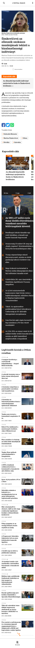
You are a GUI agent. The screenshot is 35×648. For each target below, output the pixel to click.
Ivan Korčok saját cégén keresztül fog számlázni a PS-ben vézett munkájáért (18, 322)
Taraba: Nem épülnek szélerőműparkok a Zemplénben (9, 454)
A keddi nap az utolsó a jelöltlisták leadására (10, 552)
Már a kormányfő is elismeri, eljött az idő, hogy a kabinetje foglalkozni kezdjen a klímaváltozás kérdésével (11, 511)
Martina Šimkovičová (11, 138)
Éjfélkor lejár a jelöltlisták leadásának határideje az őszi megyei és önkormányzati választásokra (10, 580)
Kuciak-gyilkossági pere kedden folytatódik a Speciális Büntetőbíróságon (11, 595)
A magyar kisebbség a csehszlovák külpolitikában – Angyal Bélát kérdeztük (10, 362)
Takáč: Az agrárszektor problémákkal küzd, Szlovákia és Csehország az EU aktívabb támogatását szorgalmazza (18, 310)
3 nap (17, 193)
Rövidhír (7, 142)
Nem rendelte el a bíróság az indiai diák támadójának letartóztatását (11, 442)
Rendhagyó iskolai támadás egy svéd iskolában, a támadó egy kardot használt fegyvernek (17, 235)
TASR (5, 64)
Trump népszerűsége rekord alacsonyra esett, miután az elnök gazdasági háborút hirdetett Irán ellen (18, 258)
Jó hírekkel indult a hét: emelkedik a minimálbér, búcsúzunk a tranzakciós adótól (10, 564)
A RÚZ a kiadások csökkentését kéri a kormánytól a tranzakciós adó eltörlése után (10, 468)
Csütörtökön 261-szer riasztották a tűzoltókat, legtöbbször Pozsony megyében (18, 281)
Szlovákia (17, 142)
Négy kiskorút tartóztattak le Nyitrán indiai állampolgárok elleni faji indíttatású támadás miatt (19, 270)
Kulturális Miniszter (10, 134)
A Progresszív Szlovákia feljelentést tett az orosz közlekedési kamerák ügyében (10, 539)
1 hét (29, 193)
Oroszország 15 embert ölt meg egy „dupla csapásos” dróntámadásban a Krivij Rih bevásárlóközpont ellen (19, 246)
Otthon (25, 138)
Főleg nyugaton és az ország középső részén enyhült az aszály (9, 525)
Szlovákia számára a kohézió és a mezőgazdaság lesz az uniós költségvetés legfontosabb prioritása (10, 494)
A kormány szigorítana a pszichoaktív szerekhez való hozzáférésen (10, 389)
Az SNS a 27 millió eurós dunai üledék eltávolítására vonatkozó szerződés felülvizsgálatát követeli (19, 222)
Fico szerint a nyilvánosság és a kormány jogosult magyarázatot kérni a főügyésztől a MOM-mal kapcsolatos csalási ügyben (11, 626)
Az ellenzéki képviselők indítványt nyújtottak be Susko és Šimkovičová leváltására (16, 83)
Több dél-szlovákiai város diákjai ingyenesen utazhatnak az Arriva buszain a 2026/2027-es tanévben (10, 609)
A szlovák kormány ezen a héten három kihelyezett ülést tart (11, 376)
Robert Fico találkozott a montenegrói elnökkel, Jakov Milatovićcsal (10, 429)
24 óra (6, 193)
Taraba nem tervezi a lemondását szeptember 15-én (11, 416)
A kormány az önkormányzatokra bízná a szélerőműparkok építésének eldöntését (11, 402)
